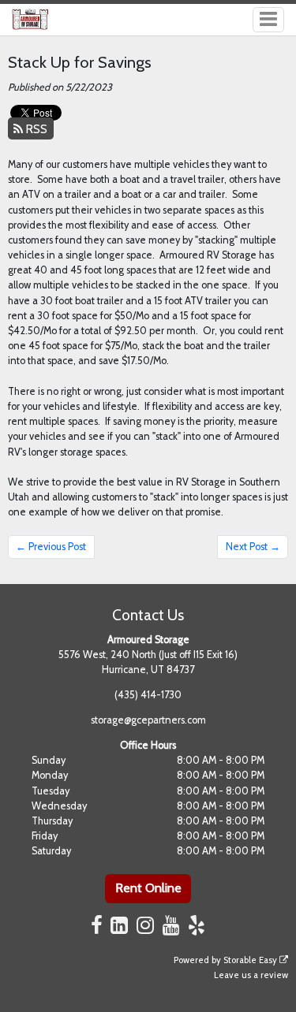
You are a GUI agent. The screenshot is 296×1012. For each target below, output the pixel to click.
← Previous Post (51, 547)
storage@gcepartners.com (148, 720)
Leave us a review (251, 974)
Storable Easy (251, 959)
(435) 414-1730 (148, 695)
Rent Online (148, 887)
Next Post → (253, 547)
